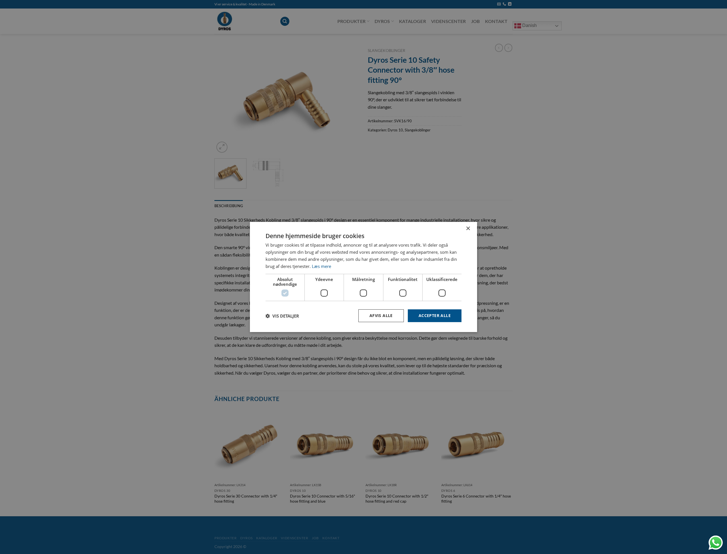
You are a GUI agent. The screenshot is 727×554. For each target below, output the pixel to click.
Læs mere (321, 266)
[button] (282, 316)
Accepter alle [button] (435, 315)
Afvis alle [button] (381, 315)
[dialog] (363, 277)
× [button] (468, 228)
